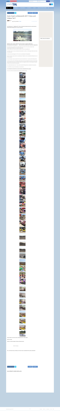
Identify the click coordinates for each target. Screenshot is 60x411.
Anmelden (48, 1)
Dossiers (29, 7)
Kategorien (22, 7)
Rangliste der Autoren (42, 7)
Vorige (30, 366)
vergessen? (51, 1)
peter (20, 21)
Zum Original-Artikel (34, 21)
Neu (11, 7)
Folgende (34, 366)
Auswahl (16, 7)
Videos (34, 7)
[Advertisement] (33, 4)
